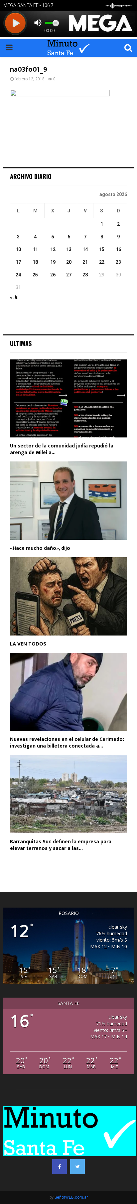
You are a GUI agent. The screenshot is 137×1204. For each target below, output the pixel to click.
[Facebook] (59, 1166)
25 (35, 274)
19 (53, 262)
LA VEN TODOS (28, 644)
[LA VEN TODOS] (68, 596)
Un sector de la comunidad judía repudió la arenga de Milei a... (61, 449)
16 (118, 249)
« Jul (15, 297)
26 (53, 274)
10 (18, 249)
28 (85, 274)
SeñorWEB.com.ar (71, 1197)
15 (101, 249)
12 (53, 249)
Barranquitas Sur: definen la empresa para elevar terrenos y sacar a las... (60, 845)
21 (85, 262)
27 (68, 274)
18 (35, 262)
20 (68, 262)
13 (68, 249)
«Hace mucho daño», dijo (40, 548)
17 (18, 262)
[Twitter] (77, 1166)
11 (35, 249)
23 (118, 262)
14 (85, 249)
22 (101, 262)
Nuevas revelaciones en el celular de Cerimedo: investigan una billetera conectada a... (67, 743)
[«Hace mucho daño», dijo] (68, 500)
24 (18, 274)
